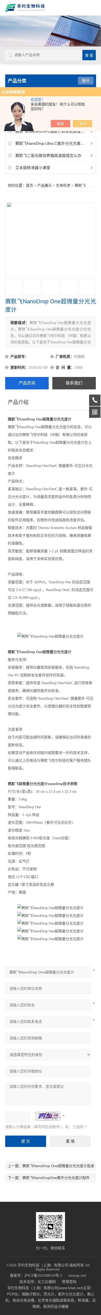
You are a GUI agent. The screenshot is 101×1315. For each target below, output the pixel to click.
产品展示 (44, 185)
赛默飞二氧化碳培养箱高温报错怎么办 (48, 155)
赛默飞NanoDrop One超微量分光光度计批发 (58, 1166)
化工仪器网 (47, 1282)
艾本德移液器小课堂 (32, 167)
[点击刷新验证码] (47, 1116)
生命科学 (63, 185)
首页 (29, 185)
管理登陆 (69, 1282)
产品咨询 (27, 383)
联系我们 (74, 383)
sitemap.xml (77, 1276)
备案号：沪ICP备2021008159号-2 (36, 1276)
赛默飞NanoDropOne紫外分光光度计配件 (56, 1178)
